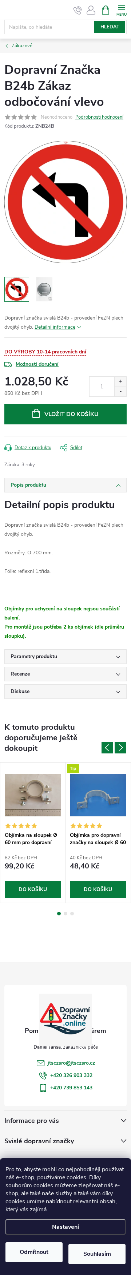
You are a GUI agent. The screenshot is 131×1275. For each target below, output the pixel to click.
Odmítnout (34, 1252)
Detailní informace (55, 327)
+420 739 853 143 (71, 1087)
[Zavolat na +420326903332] (77, 10)
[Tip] (98, 795)
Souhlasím (97, 1254)
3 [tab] (72, 913)
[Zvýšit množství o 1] (120, 382)
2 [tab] (65, 913)
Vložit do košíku (71, 414)
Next (120, 747)
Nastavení (65, 1227)
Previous (107, 747)
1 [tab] (59, 913)
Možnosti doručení (37, 364)
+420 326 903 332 (71, 1075)
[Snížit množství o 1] (120, 391)
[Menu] (121, 9)
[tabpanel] (33, 833)
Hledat (109, 27)
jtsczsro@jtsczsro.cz (71, 1063)
